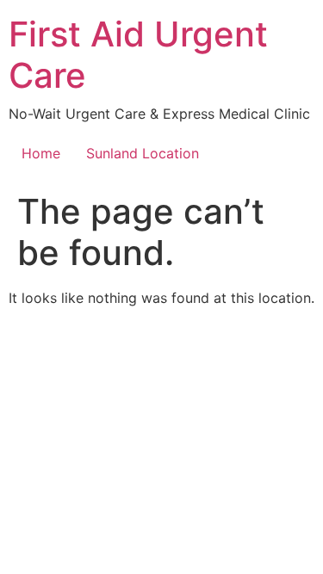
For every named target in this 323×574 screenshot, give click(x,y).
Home (41, 153)
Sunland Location (142, 153)
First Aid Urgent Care (138, 54)
